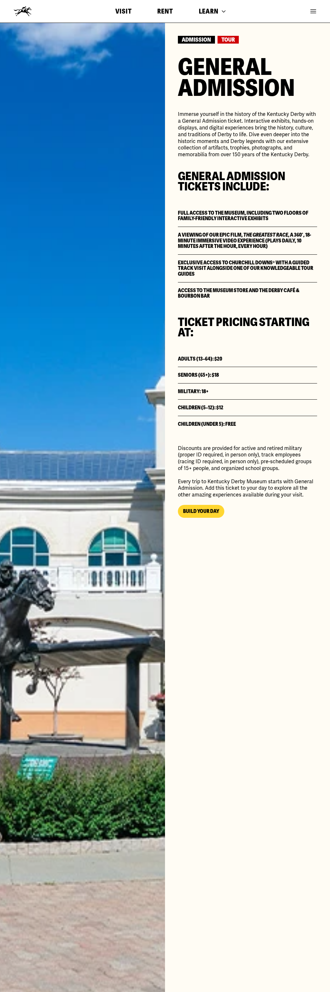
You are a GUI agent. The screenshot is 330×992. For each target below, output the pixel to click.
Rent (165, 11)
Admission (196, 39)
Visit (123, 11)
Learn (208, 11)
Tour (228, 39)
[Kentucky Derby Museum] (22, 11)
